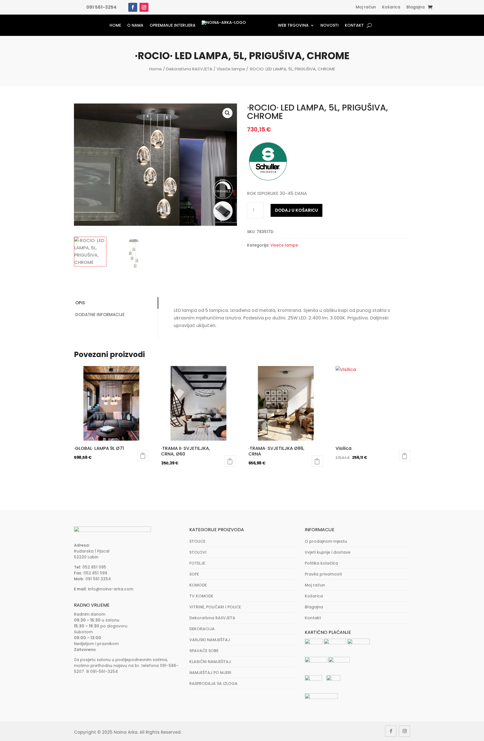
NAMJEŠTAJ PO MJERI (210, 672)
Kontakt (354, 25)
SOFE (194, 574)
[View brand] (268, 181)
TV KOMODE (201, 596)
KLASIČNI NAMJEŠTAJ (210, 661)
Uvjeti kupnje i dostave (327, 552)
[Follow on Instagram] (143, 7)
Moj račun (366, 7)
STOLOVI (197, 552)
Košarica (391, 7)
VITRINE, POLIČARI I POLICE (215, 607)
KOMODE (198, 585)
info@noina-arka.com (110, 589)
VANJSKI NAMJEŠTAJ (209, 640)
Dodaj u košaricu (296, 210)
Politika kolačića (321, 563)
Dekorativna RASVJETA (189, 69)
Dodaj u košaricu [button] (142, 455)
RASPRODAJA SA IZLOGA (213, 683)
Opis (80, 303)
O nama (135, 25)
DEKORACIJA (202, 629)
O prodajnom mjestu (326, 541)
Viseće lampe (231, 69)
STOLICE (197, 541)
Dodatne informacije (100, 314)
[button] (227, 113)
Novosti (329, 25)
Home (115, 25)
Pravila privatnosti (323, 574)
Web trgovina (293, 25)
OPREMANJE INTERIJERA (173, 25)
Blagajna (415, 7)
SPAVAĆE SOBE (203, 650)
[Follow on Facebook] (132, 7)
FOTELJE (197, 563)
